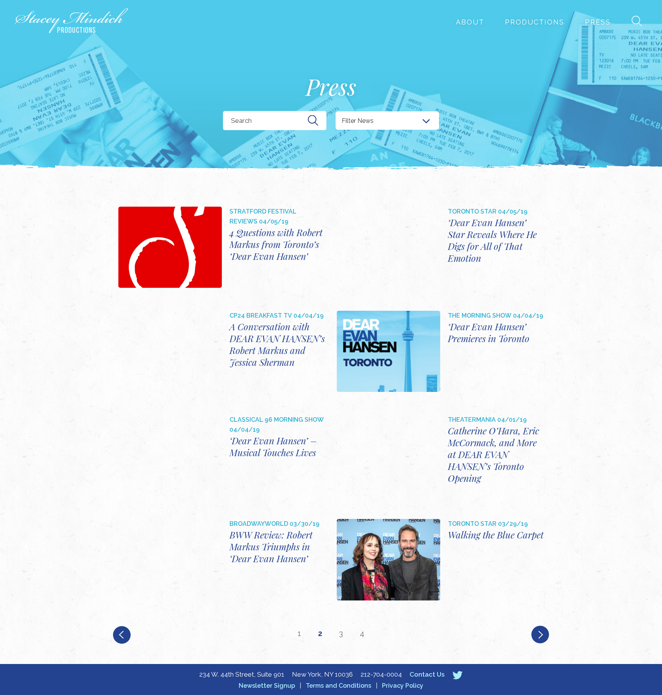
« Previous (122, 635)
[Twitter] (457, 675)
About (470, 22)
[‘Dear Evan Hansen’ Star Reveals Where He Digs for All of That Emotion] (388, 247)
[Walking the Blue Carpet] (388, 559)
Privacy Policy (402, 685)
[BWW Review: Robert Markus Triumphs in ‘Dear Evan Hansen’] (170, 559)
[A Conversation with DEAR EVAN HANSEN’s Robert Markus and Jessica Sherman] (170, 351)
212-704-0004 (381, 674)
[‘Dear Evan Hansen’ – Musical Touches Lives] (170, 455)
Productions (534, 22)
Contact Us (427, 674)
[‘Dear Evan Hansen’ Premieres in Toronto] (388, 351)
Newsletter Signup (267, 685)
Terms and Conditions (338, 685)
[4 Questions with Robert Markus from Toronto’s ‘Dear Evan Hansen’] (170, 247)
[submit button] (313, 121)
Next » (540, 635)
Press (598, 22)
